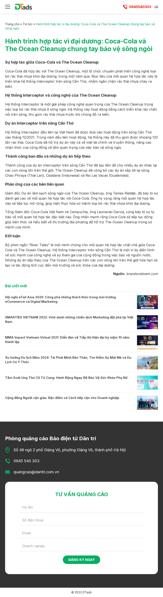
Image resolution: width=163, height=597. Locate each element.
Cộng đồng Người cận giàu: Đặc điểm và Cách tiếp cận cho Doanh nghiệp (62, 398)
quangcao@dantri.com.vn (36, 472)
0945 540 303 (26, 461)
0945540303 (140, 7)
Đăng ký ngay (81, 560)
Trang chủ (12, 24)
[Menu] (7, 7)
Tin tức (27, 24)
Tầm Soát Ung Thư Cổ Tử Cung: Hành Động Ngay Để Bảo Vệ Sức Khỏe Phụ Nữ (66, 378)
